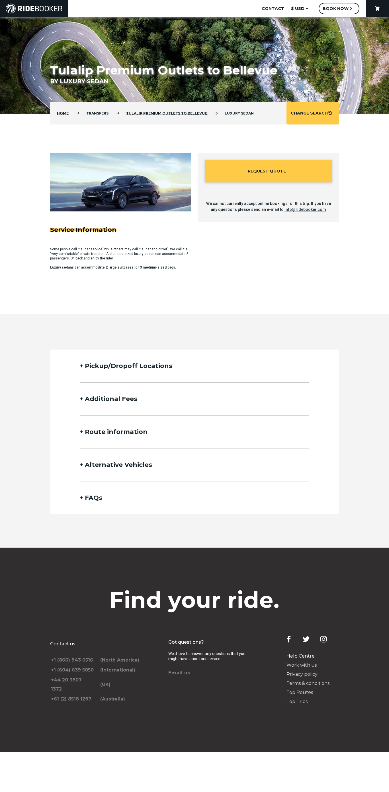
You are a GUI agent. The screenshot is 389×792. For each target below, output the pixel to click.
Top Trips (297, 701)
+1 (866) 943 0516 (72, 660)
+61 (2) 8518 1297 (71, 699)
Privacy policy (302, 674)
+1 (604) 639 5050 (72, 670)
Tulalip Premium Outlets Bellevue (167, 113)
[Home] (34, 8)
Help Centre (300, 656)
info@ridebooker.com (305, 209)
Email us (179, 672)
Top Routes (299, 692)
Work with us (301, 665)
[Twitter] (306, 639)
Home (63, 113)
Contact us (62, 644)
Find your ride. (195, 600)
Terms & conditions (307, 683)
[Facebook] (288, 639)
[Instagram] (323, 639)
